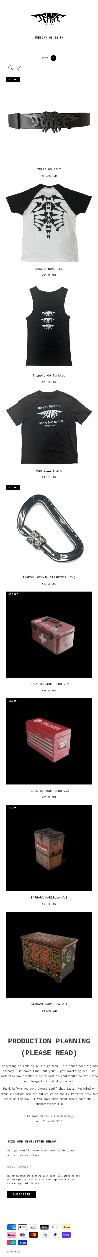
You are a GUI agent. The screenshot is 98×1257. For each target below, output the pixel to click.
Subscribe (21, 1194)
